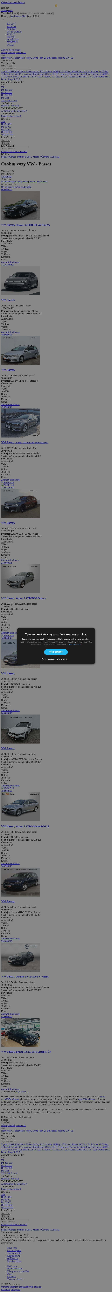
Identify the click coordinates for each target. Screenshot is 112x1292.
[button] (56, 659)
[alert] (56, 646)
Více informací (75, 645)
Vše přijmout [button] (56, 652)
